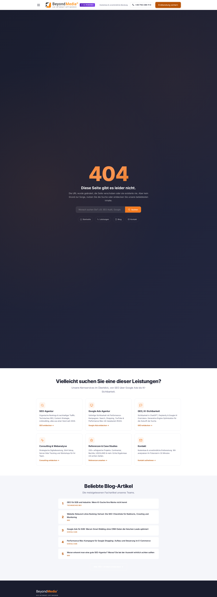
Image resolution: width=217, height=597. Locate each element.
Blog (120, 219)
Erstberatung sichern (168, 5)
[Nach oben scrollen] (210, 592)
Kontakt (133, 219)
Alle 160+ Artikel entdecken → (108, 566)
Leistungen (104, 219)
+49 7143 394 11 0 (143, 5)
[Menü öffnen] (38, 5)
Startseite (87, 219)
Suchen (134, 210)
